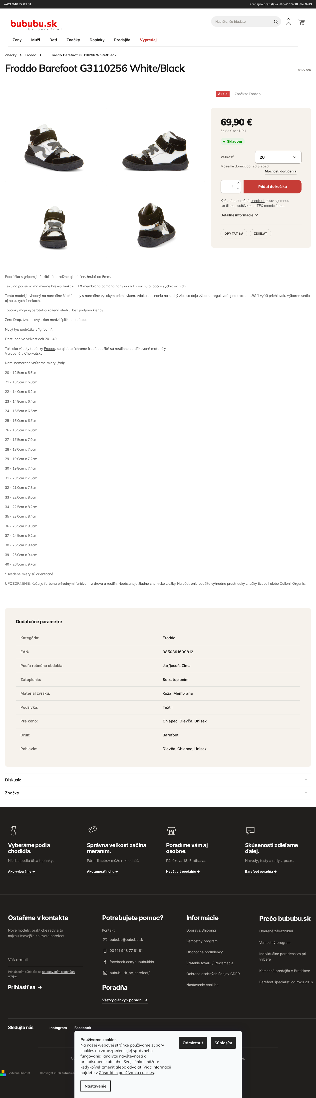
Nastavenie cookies (202, 985)
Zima (186, 665)
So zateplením (175, 679)
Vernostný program (202, 941)
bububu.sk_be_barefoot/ (130, 973)
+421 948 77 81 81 (17, 4)
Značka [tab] (12, 792)
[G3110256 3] (54, 221)
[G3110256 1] (54, 144)
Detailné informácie (237, 215)
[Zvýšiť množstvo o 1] (238, 183)
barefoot (258, 200)
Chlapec (170, 721)
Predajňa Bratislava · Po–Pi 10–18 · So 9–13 (281, 4)
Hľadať (276, 21)
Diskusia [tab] (13, 779)
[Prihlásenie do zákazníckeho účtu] (288, 21)
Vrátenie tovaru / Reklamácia (209, 963)
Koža (167, 693)
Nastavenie (95, 1086)
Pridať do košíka (272, 186)
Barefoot (171, 735)
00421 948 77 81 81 (126, 950)
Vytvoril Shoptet (19, 1073)
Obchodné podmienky (204, 952)
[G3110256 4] (155, 221)
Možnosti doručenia (281, 171)
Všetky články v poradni (122, 1000)
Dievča (186, 721)
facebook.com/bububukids (132, 962)
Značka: (248, 94)
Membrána (183, 693)
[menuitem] (17, 40)
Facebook (82, 1028)
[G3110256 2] (155, 144)
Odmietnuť (193, 1042)
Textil (168, 707)
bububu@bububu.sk (126, 939)
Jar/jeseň (171, 665)
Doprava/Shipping (201, 930)
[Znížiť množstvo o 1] (238, 189)
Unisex (200, 721)
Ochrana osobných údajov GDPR (213, 974)
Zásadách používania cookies (126, 1072)
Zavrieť (255, 227)
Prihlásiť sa (21, 987)
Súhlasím (223, 1042)
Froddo (49, 348)
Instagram (58, 1028)
